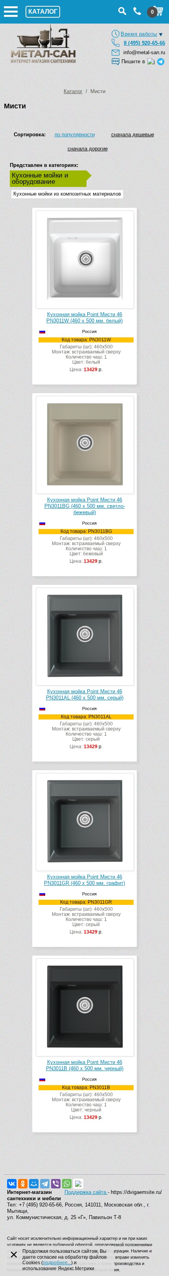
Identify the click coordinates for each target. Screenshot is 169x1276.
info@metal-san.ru (144, 52)
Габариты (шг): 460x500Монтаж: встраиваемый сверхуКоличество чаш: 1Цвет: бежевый (86, 546)
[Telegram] (45, 1183)
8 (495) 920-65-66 (144, 43)
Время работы (139, 34)
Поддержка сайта (86, 1192)
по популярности (75, 134)
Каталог (73, 91)
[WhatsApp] (67, 1183)
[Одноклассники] (23, 1183)
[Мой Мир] (34, 1183)
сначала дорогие (88, 149)
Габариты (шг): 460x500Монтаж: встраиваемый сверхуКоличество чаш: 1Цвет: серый (86, 731)
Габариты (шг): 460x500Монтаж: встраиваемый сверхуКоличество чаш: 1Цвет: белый (86, 354)
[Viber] (56, 1183)
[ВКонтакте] (12, 1183)
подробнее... (57, 1262)
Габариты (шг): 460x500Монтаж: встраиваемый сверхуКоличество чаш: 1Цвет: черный (86, 1102)
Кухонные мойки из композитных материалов (67, 194)
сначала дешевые (132, 134)
